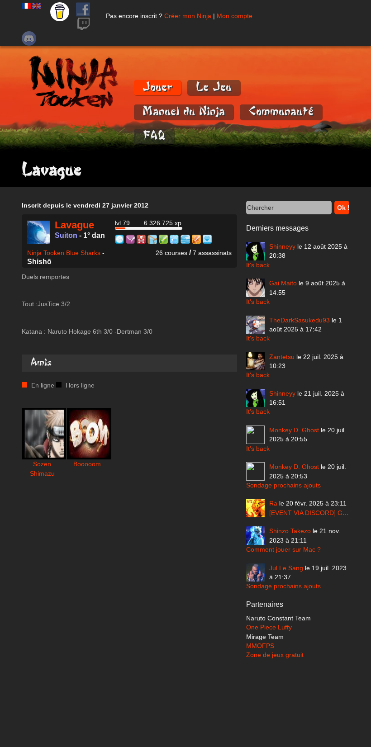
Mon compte (234, 15)
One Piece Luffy (269, 627)
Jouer (157, 87)
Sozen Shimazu (42, 468)
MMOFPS (260, 645)
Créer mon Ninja (187, 15)
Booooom (87, 464)
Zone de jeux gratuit (275, 654)
